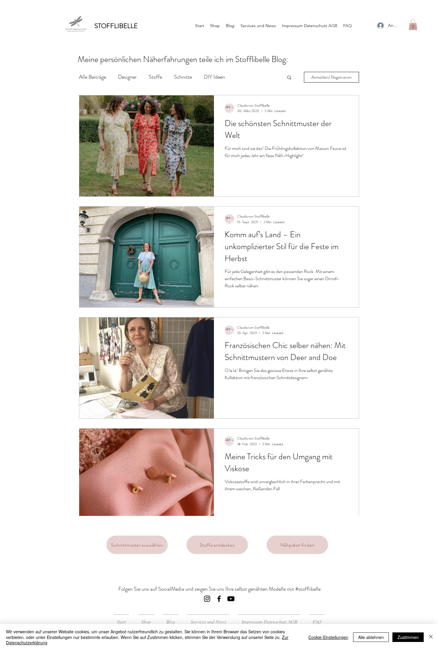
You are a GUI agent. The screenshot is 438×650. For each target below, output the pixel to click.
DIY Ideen (214, 77)
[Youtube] (231, 599)
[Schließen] (430, 637)
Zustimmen (408, 637)
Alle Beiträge (92, 77)
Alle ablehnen (371, 637)
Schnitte (183, 77)
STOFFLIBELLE (116, 25)
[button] (413, 24)
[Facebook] (219, 599)
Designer (127, 77)
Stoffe (155, 77)
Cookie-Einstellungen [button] (328, 637)
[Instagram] (207, 599)
